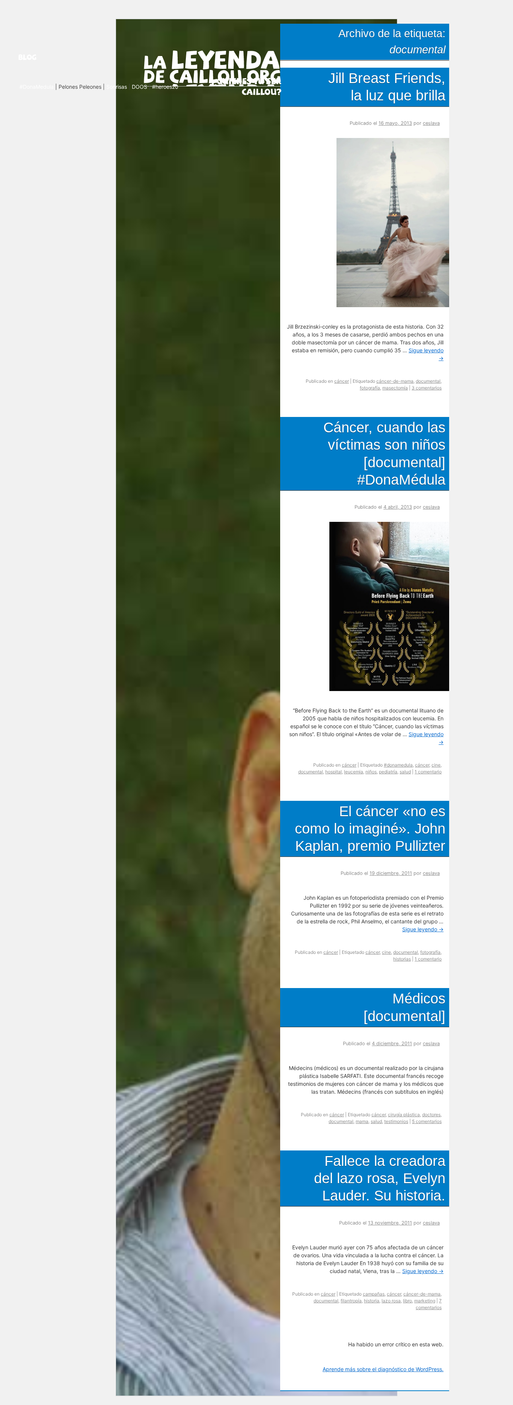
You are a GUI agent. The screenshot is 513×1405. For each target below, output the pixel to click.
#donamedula (398, 765)
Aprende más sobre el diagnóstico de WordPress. (383, 1369)
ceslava (431, 123)
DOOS (139, 86)
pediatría (388, 771)
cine (436, 765)
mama (362, 1121)
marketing (424, 1300)
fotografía (370, 388)
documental (428, 381)
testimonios (396, 1121)
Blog (37, 57)
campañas (374, 1294)
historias (402, 959)
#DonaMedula (37, 86)
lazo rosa (391, 1300)
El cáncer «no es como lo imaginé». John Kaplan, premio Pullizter (370, 828)
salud (405, 771)
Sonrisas (116, 86)
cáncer (341, 381)
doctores (431, 1114)
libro (407, 1300)
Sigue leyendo (423, 929)
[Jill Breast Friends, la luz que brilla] (395, 305)
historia (371, 1300)
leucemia (353, 771)
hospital (333, 771)
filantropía (351, 1300)
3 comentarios (427, 388)
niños (371, 771)
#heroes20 (165, 86)
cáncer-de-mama (394, 381)
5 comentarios (427, 1121)
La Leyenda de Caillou (212, 66)
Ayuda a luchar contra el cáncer (246, 86)
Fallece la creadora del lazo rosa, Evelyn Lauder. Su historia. (379, 1178)
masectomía (395, 388)
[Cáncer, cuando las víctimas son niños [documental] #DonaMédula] (392, 689)
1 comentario (428, 771)
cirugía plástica (404, 1114)
